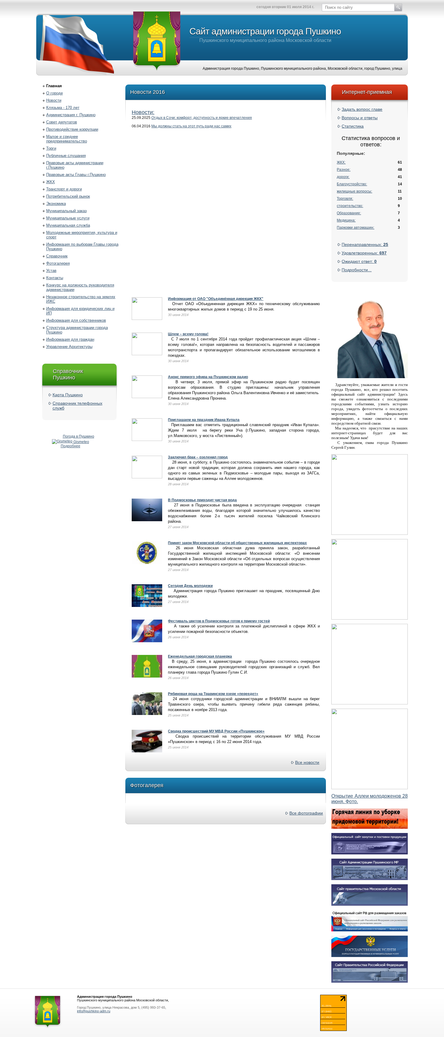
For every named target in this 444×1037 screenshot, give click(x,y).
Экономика (56, 203)
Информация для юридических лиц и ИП (80, 310)
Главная (54, 86)
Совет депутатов (61, 122)
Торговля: (345, 198)
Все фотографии (306, 813)
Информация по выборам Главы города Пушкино (82, 246)
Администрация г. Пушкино (70, 115)
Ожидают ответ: (359, 261)
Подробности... (357, 269)
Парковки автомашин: (355, 227)
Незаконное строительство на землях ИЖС (80, 299)
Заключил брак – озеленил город (198, 457)
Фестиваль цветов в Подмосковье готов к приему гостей (219, 621)
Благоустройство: (352, 184)
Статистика (353, 126)
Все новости (307, 762)
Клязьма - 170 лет (62, 107)
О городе (54, 93)
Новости (53, 100)
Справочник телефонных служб (77, 405)
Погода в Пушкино (78, 436)
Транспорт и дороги (64, 189)
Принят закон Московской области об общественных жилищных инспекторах (237, 543)
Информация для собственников (76, 320)
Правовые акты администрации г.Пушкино (74, 165)
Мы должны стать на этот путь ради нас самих (191, 126)
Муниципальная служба (68, 225)
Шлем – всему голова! (188, 334)
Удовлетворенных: (364, 252)
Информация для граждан (70, 339)
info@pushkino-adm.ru (93, 1011)
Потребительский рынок (68, 196)
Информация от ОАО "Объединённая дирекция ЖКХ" (215, 299)
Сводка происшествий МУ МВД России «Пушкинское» (216, 731)
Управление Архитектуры (69, 346)
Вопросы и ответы (360, 117)
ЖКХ (50, 182)
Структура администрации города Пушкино (77, 329)
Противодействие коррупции (72, 129)
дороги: (343, 177)
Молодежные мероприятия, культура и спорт (81, 234)
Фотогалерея (58, 263)
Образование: (349, 213)
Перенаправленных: (365, 244)
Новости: (143, 112)
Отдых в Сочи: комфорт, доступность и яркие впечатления (201, 118)
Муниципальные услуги (67, 218)
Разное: (343, 170)
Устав (51, 270)
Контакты (54, 278)
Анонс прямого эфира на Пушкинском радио (208, 377)
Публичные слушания (66, 155)
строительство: (350, 206)
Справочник (57, 256)
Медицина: (346, 220)
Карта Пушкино (68, 394)
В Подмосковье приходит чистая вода (202, 500)
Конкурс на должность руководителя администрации (80, 287)
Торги (51, 148)
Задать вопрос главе (362, 109)
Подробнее (70, 446)
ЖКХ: (341, 162)
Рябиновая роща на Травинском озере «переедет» (213, 694)
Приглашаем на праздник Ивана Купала (204, 420)
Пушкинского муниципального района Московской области (265, 34)
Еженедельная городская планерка (200, 656)
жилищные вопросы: (354, 191)
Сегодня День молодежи (190, 586)
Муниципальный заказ (66, 211)
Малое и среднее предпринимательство (66, 138)
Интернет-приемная (367, 92)
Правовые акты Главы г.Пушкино (76, 174)
